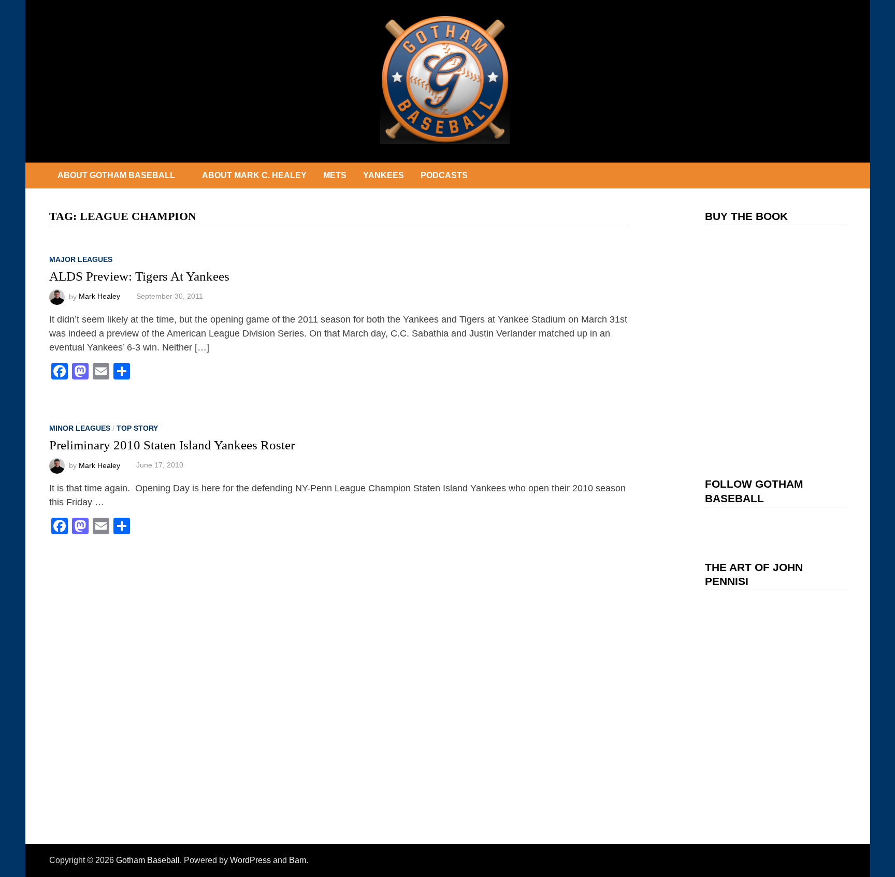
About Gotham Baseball (116, 175)
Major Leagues (80, 259)
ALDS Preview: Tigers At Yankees (139, 276)
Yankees (383, 175)
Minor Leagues (79, 428)
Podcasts (444, 175)
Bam (297, 860)
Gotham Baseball (148, 860)
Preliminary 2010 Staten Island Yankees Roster (172, 445)
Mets (335, 175)
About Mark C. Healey (254, 175)
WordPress (250, 860)
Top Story (137, 428)
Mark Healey (99, 296)
